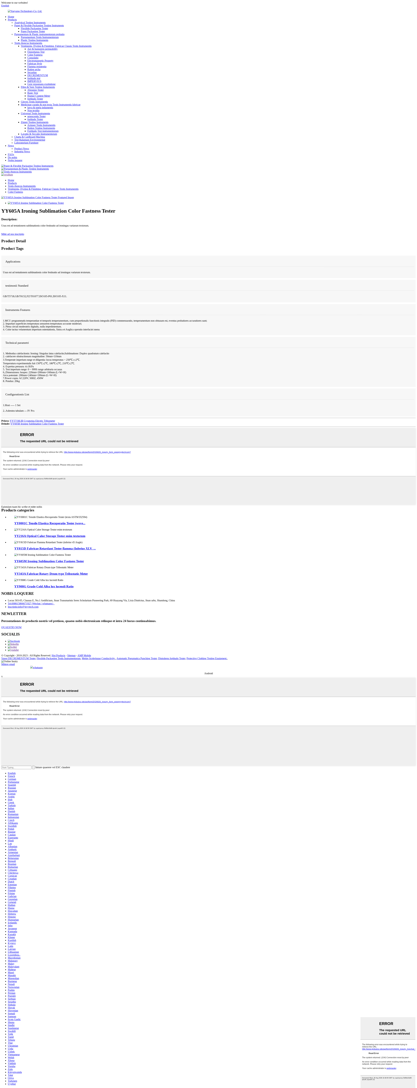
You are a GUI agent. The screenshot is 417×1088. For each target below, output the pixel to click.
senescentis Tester (36, 116)
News (11, 145)
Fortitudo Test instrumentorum (42, 131)
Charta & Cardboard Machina (29, 136)
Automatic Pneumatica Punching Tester (136, 658)
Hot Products (58, 655)
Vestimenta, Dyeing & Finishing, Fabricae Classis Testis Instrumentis (56, 46)
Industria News (22, 151)
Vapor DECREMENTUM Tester (18, 658)
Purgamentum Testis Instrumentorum (40, 37)
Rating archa (33, 69)
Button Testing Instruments (41, 128)
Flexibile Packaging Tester (34, 28)
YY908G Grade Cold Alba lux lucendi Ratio (44, 586)
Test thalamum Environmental (29, 139)
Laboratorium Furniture (26, 142)
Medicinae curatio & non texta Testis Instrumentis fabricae (50, 104)
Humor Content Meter (38, 95)
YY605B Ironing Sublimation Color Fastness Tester (37, 423)
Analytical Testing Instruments (30, 22)
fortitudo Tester (35, 98)
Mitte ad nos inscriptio (12, 234)
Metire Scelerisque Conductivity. (98, 658)
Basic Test (32, 93)
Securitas (32, 72)
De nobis (12, 157)
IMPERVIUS (34, 81)
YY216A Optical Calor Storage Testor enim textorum (49, 536)
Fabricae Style (34, 63)
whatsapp (38, 667)
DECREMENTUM (37, 75)
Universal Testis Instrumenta (35, 113)
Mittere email (8, 664)
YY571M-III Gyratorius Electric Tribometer (32, 420)
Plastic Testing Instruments (34, 40)
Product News (21, 148)
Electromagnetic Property (40, 60)
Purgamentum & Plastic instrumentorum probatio (39, 34)
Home (11, 16)
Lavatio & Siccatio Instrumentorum (39, 134)
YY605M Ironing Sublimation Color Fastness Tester (49, 561)
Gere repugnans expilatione (41, 84)
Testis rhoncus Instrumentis (28, 43)
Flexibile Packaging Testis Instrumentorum (58, 658)
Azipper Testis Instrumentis (41, 125)
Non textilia (33, 110)
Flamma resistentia (36, 66)
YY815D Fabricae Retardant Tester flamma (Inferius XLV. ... (55, 548)
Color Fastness (35, 54)
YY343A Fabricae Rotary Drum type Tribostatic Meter (51, 573)
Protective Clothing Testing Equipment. (207, 658)
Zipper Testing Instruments (34, 122)
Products (12, 19)
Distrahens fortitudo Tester (171, 658)
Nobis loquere (15, 160)
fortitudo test (33, 78)
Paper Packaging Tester (33, 31)
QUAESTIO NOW (11, 627)
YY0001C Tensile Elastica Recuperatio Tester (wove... (49, 523)
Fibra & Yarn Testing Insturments (38, 87)
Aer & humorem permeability (42, 49)
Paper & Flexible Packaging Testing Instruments (39, 25)
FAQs (11, 154)
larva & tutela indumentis (40, 107)
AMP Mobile (84, 655)
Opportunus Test (35, 51)
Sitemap (71, 655)
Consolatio (32, 57)
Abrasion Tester (35, 90)
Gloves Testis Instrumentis (34, 101)
